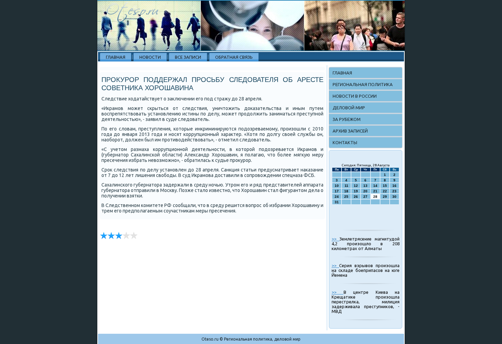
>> (335, 238)
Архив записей (350, 130)
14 (375, 186)
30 (394, 196)
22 (385, 191)
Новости (150, 57)
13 (365, 186)
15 (385, 186)
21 (375, 191)
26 (356, 196)
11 (346, 186)
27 (365, 196)
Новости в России (355, 96)
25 (346, 196)
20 (365, 191)
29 (385, 196)
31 (337, 202)
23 (394, 191)
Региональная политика (363, 84)
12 (356, 186)
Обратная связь (234, 57)
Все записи (188, 57)
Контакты (345, 142)
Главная (115, 57)
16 (394, 186)
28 (375, 196)
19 (356, 191)
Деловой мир (349, 107)
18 (346, 191)
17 (337, 191)
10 (337, 186)
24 (337, 196)
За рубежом (347, 119)
